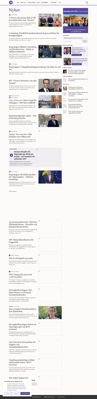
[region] (17, 387)
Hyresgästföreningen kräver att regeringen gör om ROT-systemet (22, 327)
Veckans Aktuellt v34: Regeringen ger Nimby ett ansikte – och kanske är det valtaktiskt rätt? (79, 50)
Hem (18, 2)
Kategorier (53, 2)
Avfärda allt (15, 393)
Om (59, 2)
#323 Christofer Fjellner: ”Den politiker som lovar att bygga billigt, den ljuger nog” (79, 60)
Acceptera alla (25, 393)
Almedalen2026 (31, 2)
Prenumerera (44, 2)
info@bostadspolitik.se (49, 397)
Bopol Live (23, 2)
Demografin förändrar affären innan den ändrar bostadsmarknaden (77, 72)
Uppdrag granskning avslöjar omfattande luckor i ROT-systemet (22, 362)
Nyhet (14, 10)
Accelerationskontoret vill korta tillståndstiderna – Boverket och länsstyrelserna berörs (23, 224)
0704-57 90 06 (61, 397)
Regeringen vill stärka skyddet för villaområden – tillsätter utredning (22, 177)
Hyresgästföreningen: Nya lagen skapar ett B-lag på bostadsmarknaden (20, 292)
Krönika (11, 306)
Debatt (11, 95)
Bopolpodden (13, 149)
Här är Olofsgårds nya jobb (21, 258)
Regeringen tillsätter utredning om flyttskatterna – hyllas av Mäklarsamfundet (22, 49)
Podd (38, 2)
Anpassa (8, 393)
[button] (77, 55)
